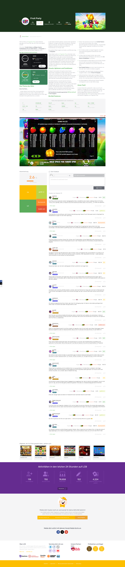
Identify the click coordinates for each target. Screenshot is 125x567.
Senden (100, 187)
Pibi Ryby (54, 221)
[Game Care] (23, 556)
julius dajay (54, 424)
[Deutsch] (87, 197)
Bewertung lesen (34, 66)
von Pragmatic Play (62, 54)
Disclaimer (46, 563)
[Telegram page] (50, 547)
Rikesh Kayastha (55, 336)
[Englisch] (78, 197)
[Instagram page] (54, 550)
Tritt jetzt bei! (61, 488)
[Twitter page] (58, 547)
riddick (53, 376)
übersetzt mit (91, 197)
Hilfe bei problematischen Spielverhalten (66, 563)
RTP (89, 93)
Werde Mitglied (81, 517)
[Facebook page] (54, 547)
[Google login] (66, 532)
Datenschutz (52, 563)
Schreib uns (29, 551)
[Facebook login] (58, 532)
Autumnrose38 (55, 363)
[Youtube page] (58, 550)
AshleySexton (55, 323)
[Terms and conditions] (33, 556)
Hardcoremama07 (56, 413)
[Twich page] (50, 550)
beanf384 (54, 234)
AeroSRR (54, 310)
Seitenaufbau (78, 563)
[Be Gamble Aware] (43, 556)
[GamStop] (58, 556)
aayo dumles (55, 389)
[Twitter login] (62, 532)
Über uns (22, 551)
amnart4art (54, 209)
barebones (54, 196)
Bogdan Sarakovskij (56, 400)
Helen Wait (54, 271)
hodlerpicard (55, 298)
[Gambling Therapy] (51, 556)
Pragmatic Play (31, 41)
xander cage (55, 247)
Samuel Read (25, 36)
